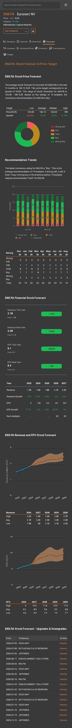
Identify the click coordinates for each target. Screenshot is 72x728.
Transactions (59, 48)
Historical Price (26, 48)
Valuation (11, 41)
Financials (36, 41)
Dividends (42, 48)
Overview (24, 41)
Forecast (50, 42)
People (10, 54)
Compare (11, 48)
